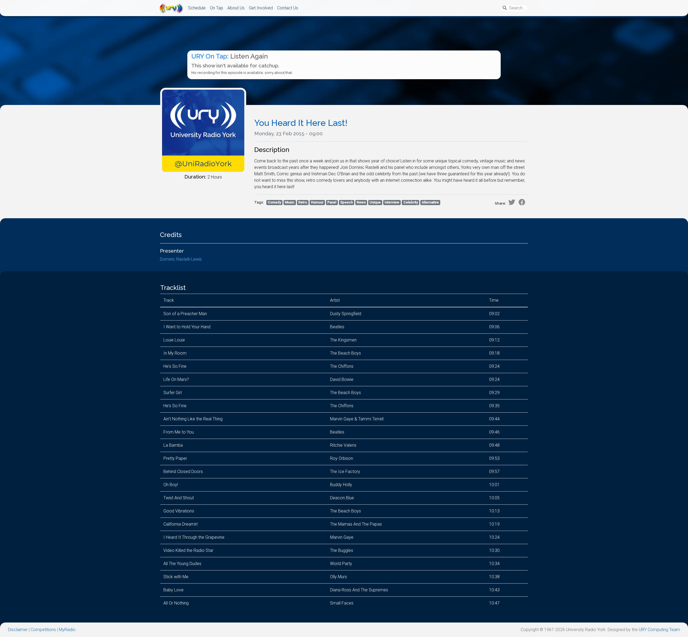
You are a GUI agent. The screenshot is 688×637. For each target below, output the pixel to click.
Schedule (197, 7)
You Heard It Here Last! (300, 123)
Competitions (43, 629)
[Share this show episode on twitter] (511, 202)
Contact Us (287, 7)
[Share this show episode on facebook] (522, 202)
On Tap (216, 7)
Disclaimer (18, 629)
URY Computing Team (659, 629)
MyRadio (67, 629)
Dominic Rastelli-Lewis (181, 259)
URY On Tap (209, 56)
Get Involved (261, 7)
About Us (236, 7)
